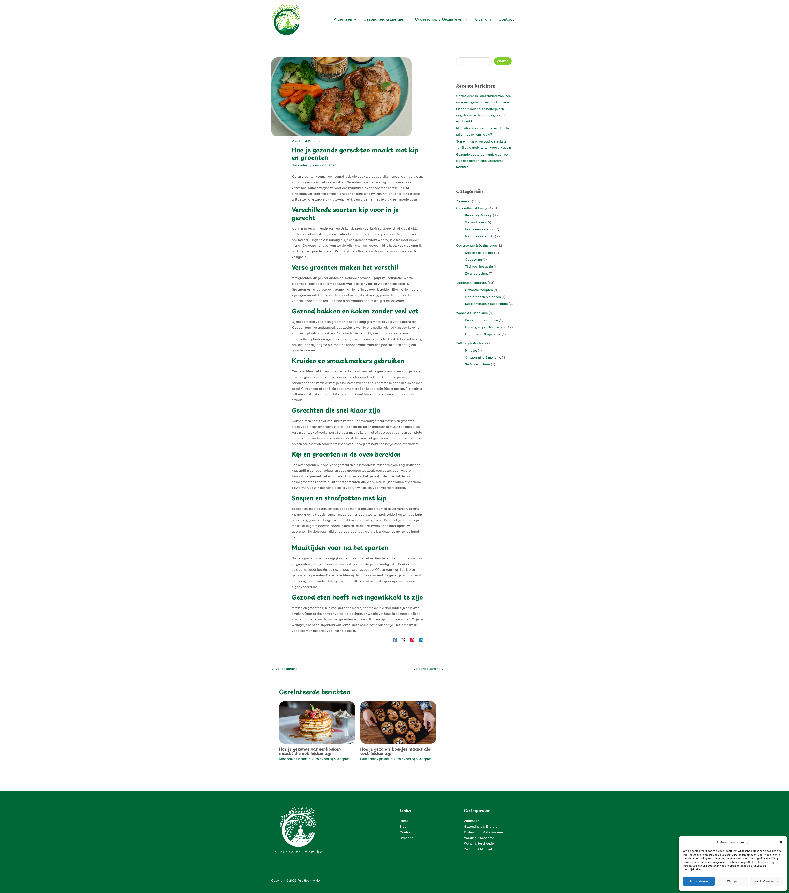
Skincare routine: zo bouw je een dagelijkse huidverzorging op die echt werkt (480, 115)
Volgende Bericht (428, 669)
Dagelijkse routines (479, 253)
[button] (781, 842)
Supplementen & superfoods (486, 304)
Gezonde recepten (479, 290)
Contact (406, 832)
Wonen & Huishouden (472, 313)
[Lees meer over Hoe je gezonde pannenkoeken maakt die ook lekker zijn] (317, 722)
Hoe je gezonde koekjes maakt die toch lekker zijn (395, 751)
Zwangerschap (476, 273)
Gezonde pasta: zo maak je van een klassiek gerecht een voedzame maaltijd (483, 161)
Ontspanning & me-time (483, 358)
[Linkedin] (421, 640)
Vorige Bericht (284, 669)
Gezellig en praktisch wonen (486, 327)
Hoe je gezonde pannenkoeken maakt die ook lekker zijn (310, 751)
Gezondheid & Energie (472, 208)
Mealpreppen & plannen (483, 297)
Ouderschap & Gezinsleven (476, 245)
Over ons (406, 838)
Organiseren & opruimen (483, 334)
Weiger (732, 881)
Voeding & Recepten (307, 141)
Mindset (471, 351)
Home (404, 821)
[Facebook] (395, 640)
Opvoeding (473, 259)
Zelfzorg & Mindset (470, 343)
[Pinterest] (412, 640)
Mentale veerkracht (479, 236)
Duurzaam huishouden (481, 320)
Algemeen (463, 201)
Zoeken (503, 61)
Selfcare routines (477, 364)
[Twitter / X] (403, 640)
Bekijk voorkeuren (767, 881)
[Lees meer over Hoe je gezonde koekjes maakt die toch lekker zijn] (398, 722)
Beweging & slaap (478, 215)
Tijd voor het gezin (479, 266)
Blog (403, 826)
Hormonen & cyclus (479, 229)
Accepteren (699, 881)
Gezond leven (475, 222)
